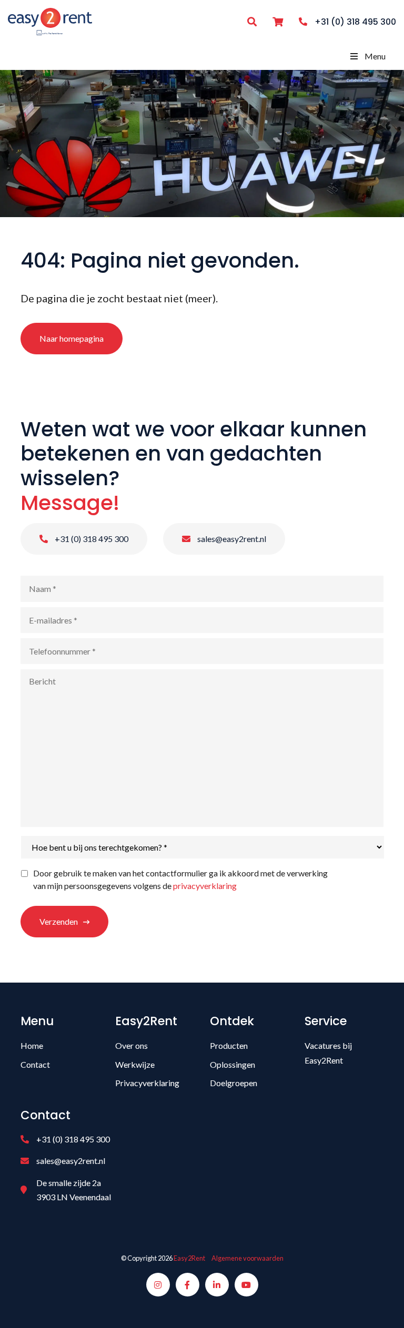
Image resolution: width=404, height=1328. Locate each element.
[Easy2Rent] (50, 20)
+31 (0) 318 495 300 (90, 539)
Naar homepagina (71, 338)
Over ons (131, 1045)
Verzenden (58, 921)
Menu (375, 56)
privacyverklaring (205, 886)
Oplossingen (232, 1064)
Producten (229, 1045)
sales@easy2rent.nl (231, 539)
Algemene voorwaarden (247, 1258)
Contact (35, 1064)
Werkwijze (135, 1064)
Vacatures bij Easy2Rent (328, 1052)
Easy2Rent (189, 1258)
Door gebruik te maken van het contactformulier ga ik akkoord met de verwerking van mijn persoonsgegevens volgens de (180, 879)
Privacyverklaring (147, 1083)
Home (32, 1045)
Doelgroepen (233, 1083)
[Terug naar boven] (383, 1307)
